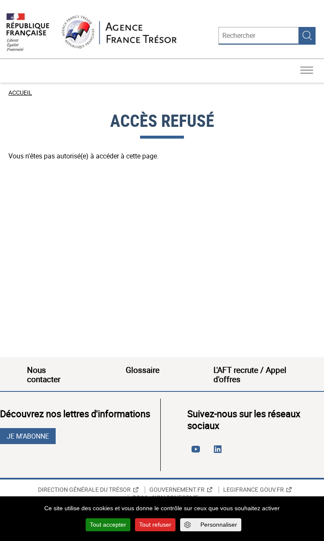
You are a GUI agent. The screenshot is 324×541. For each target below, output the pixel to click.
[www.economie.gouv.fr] (28, 33)
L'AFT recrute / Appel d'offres (249, 374)
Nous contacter (43, 374)
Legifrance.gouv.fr (253, 489)
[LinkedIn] (219, 452)
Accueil (20, 92)
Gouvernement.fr (177, 489)
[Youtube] (197, 452)
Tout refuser (155, 524)
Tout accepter (108, 524)
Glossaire (142, 369)
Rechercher (307, 35)
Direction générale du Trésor (84, 489)
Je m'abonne (28, 436)
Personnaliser (218, 524)
